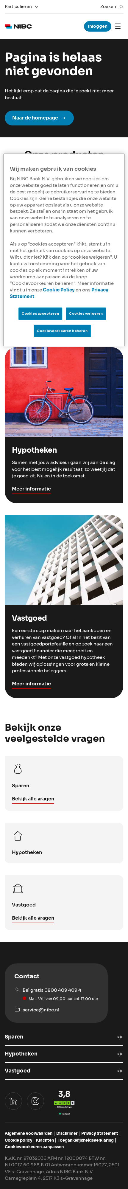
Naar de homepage (35, 118)
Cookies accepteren (40, 313)
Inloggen (97, 26)
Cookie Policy (59, 290)
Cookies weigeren (86, 313)
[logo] (18, 26)
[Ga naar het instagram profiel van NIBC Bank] (35, 1101)
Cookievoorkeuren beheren (62, 330)
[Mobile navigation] (118, 26)
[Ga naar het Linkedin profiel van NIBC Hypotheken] (13, 1101)
